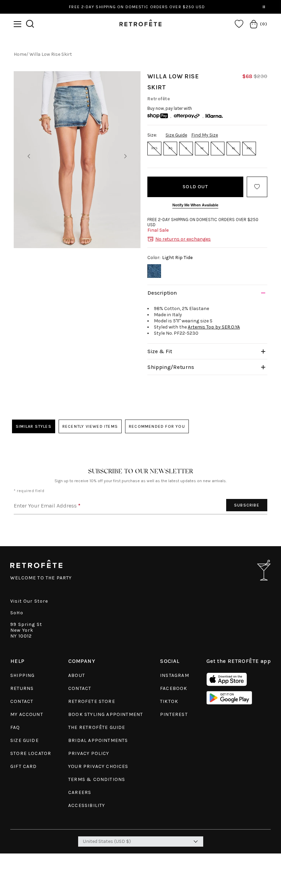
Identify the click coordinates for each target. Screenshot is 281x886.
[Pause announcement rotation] (263, 6)
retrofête (158, 99)
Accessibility (86, 805)
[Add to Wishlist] (257, 187)
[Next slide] (125, 156)
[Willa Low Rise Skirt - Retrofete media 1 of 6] (77, 159)
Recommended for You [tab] (157, 426)
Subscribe (246, 505)
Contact (21, 701)
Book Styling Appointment (105, 714)
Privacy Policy (88, 753)
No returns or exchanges (183, 239)
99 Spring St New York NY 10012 (26, 630)
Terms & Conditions (96, 779)
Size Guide (176, 135)
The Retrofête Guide (96, 727)
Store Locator (30, 753)
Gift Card (23, 766)
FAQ (15, 727)
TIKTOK (169, 701)
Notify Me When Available (195, 205)
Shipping (22, 675)
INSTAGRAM (174, 675)
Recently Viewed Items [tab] (90, 426)
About (76, 675)
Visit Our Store (29, 601)
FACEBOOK (173, 688)
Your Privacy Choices (98, 766)
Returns (22, 688)
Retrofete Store (91, 701)
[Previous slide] (29, 156)
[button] (17, 24)
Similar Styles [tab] (33, 426)
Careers (79, 792)
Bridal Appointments (98, 740)
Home (20, 54)
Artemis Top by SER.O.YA (214, 327)
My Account (26, 714)
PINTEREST (174, 714)
